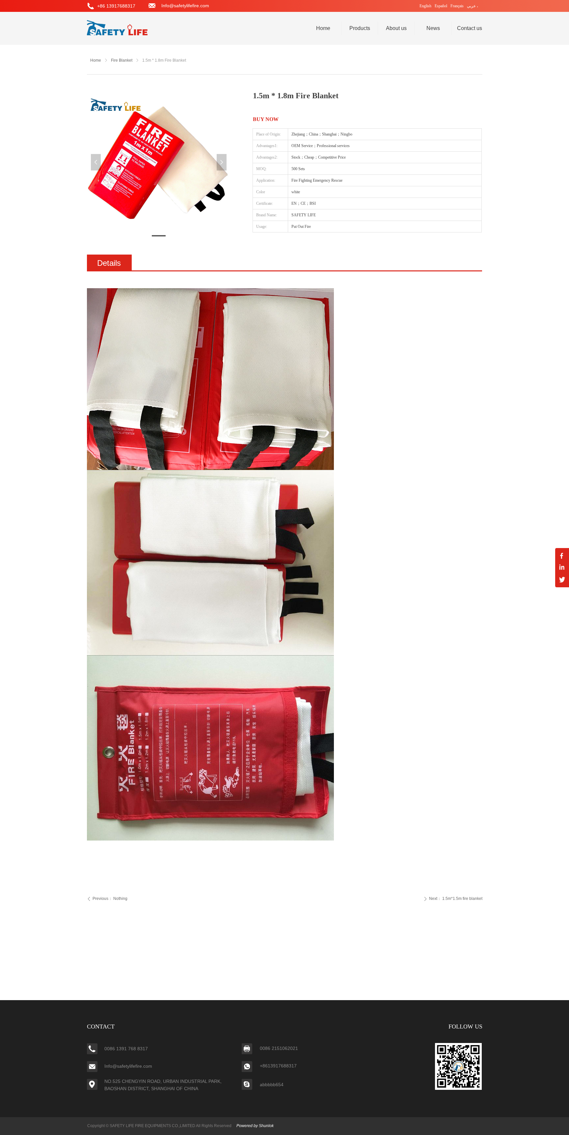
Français (457, 6)
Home (95, 60)
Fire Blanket (121, 60)
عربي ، (472, 6)
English (425, 6)
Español (441, 6)
